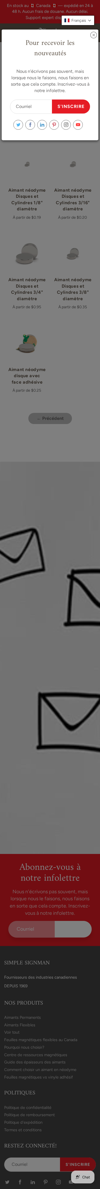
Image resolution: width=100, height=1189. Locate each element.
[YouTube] (78, 124)
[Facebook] (30, 124)
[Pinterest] (54, 124)
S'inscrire (71, 106)
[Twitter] (18, 124)
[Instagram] (66, 124)
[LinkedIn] (42, 124)
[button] (78, 20)
